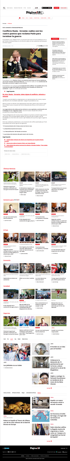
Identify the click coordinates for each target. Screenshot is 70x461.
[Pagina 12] (35, 13)
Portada (4, 23)
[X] (11, 451)
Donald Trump (36, 17)
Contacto (27, 455)
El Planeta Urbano (16, 392)
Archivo (22, 455)
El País (25, 7)
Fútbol (49, 17)
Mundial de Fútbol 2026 (18, 7)
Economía (29, 7)
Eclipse (23, 17)
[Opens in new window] (59, 452)
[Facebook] (8, 451)
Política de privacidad (34, 455)
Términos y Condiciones (44, 455)
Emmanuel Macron (15, 154)
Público (39, 392)
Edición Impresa (10, 7)
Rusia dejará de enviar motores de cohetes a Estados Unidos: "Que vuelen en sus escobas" (25, 146)
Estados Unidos (43, 17)
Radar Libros (25, 339)
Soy (15, 339)
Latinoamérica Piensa (31, 392)
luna (27, 17)
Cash (5, 339)
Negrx (23, 392)
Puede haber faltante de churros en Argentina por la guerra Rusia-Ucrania (24, 140)
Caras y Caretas (7, 392)
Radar (19, 339)
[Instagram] (9, 451)
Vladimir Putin (7, 154)
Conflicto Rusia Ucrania (25, 154)
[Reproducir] (42, 7)
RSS (66, 448)
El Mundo (10, 23)
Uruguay (30, 17)
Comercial (63, 448)
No (8, 339)
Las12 (11, 339)
